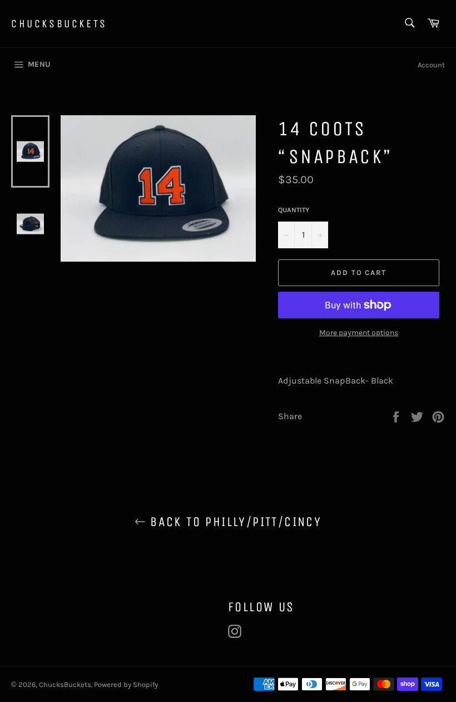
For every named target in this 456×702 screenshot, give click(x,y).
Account (431, 65)
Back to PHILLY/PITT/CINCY (233, 521)
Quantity (293, 210)
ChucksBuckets (59, 23)
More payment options (358, 332)
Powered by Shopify (126, 684)
